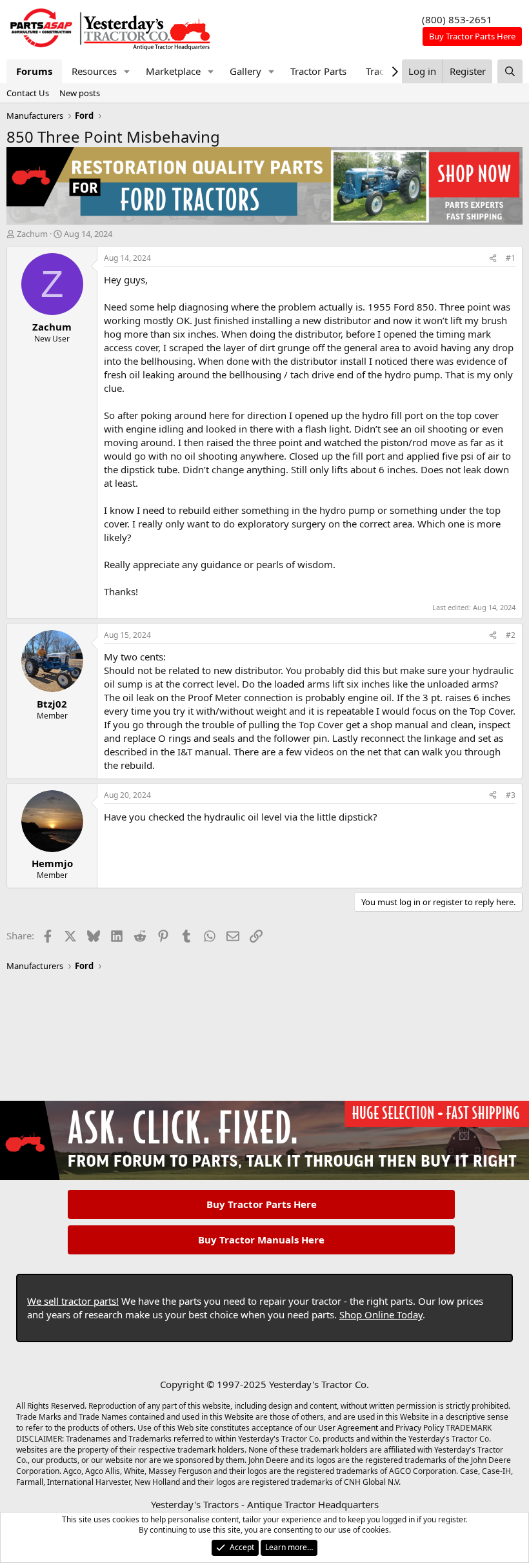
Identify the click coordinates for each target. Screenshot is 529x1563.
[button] (127, 71)
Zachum (32, 234)
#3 (510, 795)
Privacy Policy (419, 1427)
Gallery (245, 71)
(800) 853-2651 (457, 19)
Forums (34, 71)
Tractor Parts (318, 71)
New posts (79, 93)
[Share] (492, 258)
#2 (510, 634)
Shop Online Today (381, 1314)
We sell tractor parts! (73, 1300)
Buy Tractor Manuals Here (261, 1239)
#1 (510, 257)
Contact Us (27, 93)
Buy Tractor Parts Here (261, 1204)
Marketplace (173, 71)
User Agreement (348, 1427)
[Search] (510, 71)
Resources (94, 71)
